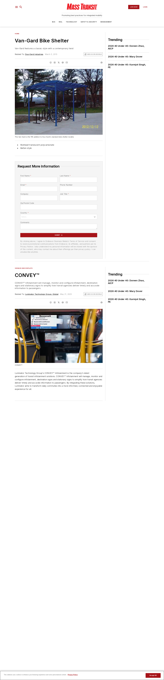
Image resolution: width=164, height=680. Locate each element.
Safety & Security (89, 22)
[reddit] (63, 62)
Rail (60, 22)
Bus (53, 22)
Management (106, 22)
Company (24, 194)
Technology (71, 22)
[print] (101, 62)
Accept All (153, 675)
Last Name (65, 176)
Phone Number (66, 185)
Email (23, 185)
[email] (67, 62)
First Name (25, 176)
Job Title (64, 194)
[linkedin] (55, 62)
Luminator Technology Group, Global (41, 294)
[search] (20, 7)
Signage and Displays (24, 268)
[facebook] (51, 62)
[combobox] (58, 216)
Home (17, 33)
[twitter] (59, 62)
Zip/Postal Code (27, 203)
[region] (82, 675)
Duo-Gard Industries (34, 54)
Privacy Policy (73, 675)
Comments (24, 222)
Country (24, 213)
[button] (16, 7)
